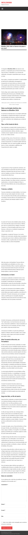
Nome (3, 504)
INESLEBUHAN (6, 2)
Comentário (4, 484)
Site (2, 516)
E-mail (3, 510)
